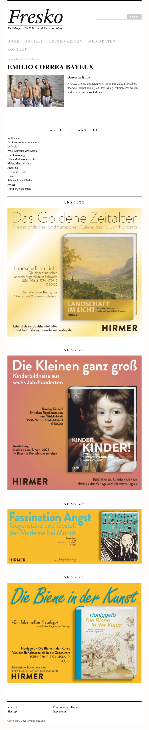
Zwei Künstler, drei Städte (22, 151)
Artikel (34, 41)
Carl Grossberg (16, 155)
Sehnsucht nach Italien (20, 180)
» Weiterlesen (94, 92)
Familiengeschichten (19, 189)
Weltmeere (13, 138)
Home (13, 41)
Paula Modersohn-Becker (22, 159)
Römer (11, 184)
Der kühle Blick (16, 172)
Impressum (59, 711)
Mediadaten (102, 41)
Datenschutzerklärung (65, 707)
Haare (10, 176)
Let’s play (13, 146)
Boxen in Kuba (78, 77)
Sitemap (12, 711)
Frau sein (12, 167)
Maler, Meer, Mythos (19, 163)
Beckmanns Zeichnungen (22, 142)
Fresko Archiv (66, 41)
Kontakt (17, 49)
